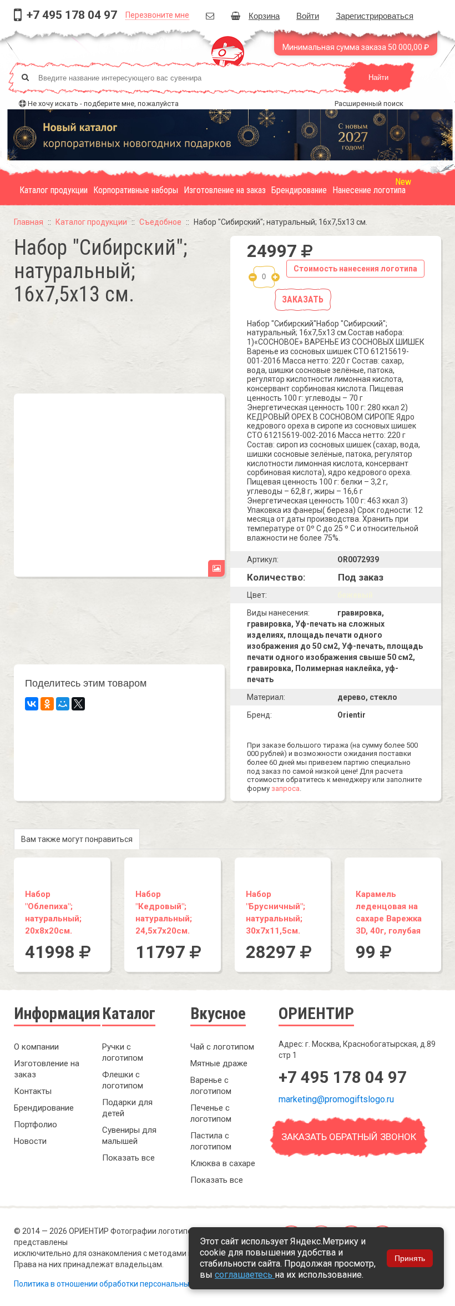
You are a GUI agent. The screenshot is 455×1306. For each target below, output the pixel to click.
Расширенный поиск (369, 103)
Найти (378, 77)
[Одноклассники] (47, 703)
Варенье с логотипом (210, 1085)
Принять (410, 1258)
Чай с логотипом (222, 1047)
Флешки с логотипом (122, 1080)
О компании (36, 1047)
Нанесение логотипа (369, 190)
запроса (285, 788)
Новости (30, 1141)
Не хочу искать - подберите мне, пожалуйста (103, 103)
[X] (78, 703)
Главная (28, 222)
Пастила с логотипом (210, 1141)
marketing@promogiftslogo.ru (336, 1099)
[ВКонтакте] (31, 703)
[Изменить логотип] (216, 568)
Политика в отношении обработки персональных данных (118, 1283)
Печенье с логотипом (210, 1113)
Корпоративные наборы (135, 190)
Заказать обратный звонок (348, 1136)
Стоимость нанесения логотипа (355, 268)
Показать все (128, 1158)
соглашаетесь (245, 1274)
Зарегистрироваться (374, 15)
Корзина (264, 15)
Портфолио (35, 1124)
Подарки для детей (127, 1107)
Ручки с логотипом (122, 1052)
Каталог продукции (53, 190)
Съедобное (160, 222)
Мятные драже (218, 1063)
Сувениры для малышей (129, 1135)
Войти (307, 15)
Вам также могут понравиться (77, 839)
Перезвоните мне (157, 15)
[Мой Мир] (62, 703)
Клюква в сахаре (222, 1163)
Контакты (33, 1091)
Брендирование (299, 190)
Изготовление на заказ (225, 190)
